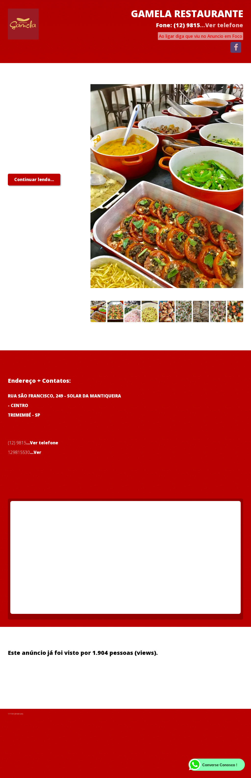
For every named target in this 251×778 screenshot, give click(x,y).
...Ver (35, 452)
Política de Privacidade (67, 674)
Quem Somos (22, 674)
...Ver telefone (221, 25)
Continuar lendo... (34, 179)
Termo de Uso (112, 674)
